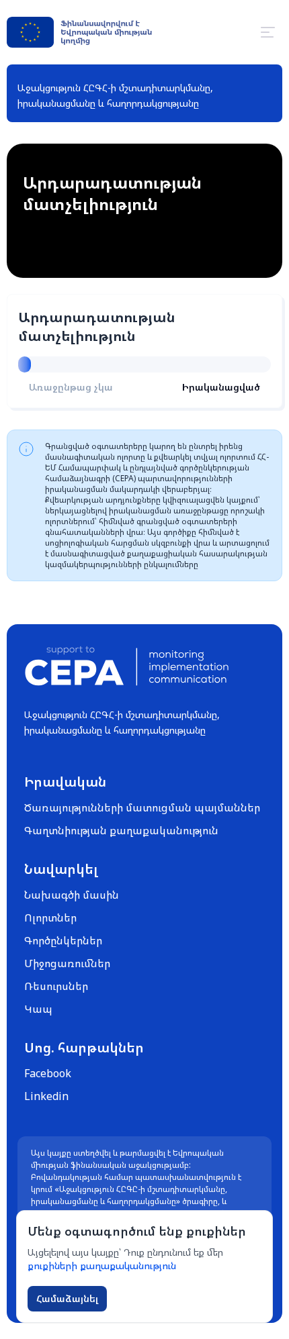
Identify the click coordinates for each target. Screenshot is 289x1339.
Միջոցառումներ (67, 963)
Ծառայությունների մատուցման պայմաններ (142, 807)
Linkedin (46, 1096)
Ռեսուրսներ (56, 986)
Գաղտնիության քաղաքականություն (121, 830)
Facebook (47, 1073)
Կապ (38, 1008)
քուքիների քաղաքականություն (102, 1265)
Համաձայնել (67, 1298)
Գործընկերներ (63, 940)
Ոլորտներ (50, 917)
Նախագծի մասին (71, 894)
